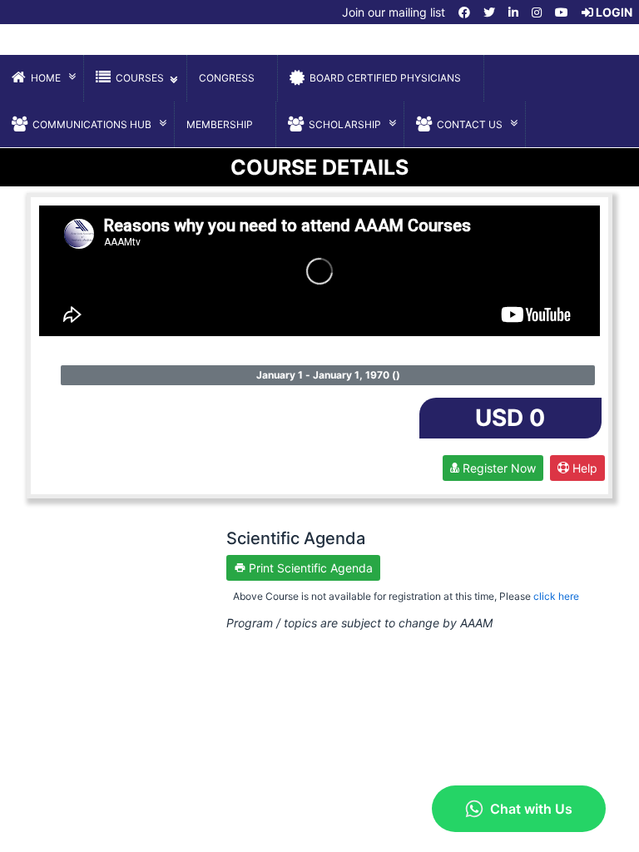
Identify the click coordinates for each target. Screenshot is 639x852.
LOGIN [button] (612, 12)
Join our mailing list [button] (392, 12)
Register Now (497, 468)
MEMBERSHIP (219, 124)
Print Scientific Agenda (309, 568)
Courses (140, 78)
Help (583, 468)
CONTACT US (470, 124)
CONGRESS (227, 78)
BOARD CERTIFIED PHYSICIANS (385, 78)
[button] (464, 12)
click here (556, 596)
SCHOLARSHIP (345, 124)
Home (46, 78)
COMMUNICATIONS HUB (91, 124)
